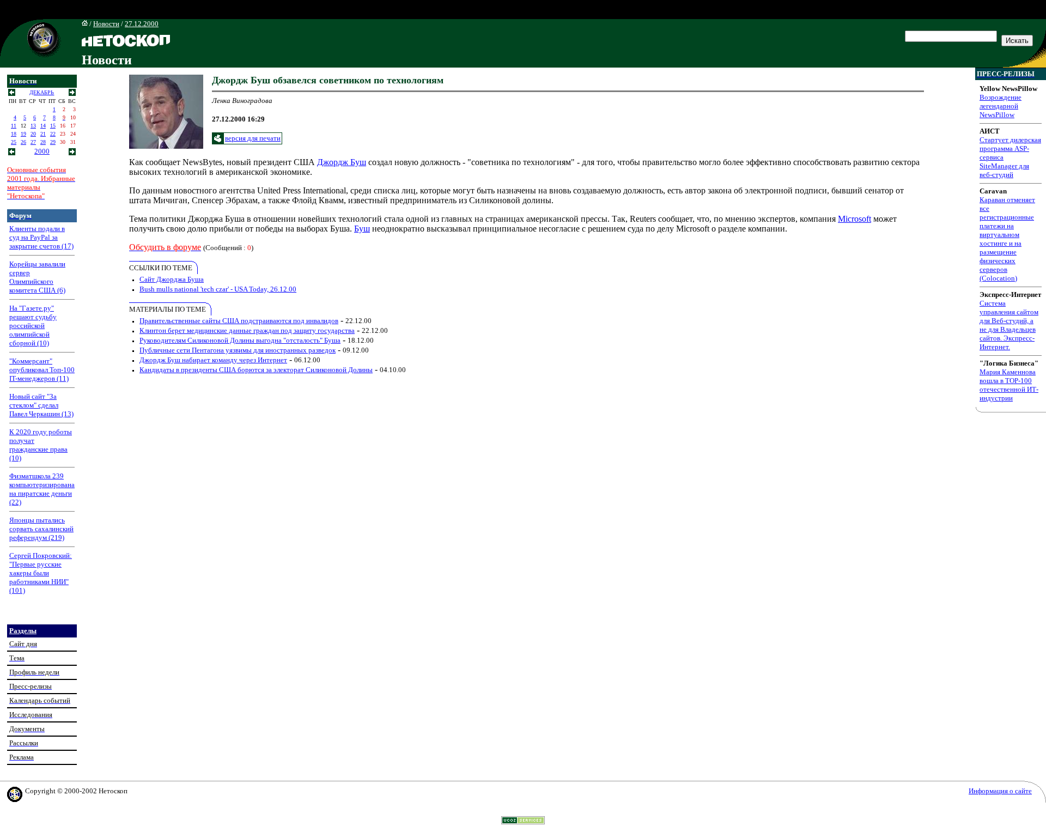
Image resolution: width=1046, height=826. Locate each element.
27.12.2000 (142, 24)
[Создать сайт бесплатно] (523, 821)
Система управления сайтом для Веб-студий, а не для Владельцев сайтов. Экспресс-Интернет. (1009, 325)
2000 (42, 151)
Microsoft (854, 218)
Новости (106, 24)
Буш (362, 228)
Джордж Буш (341, 162)
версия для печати (253, 138)
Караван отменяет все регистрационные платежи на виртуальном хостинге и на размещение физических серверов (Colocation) (1007, 239)
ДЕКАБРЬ (41, 92)
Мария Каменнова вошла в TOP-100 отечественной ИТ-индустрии (1009, 385)
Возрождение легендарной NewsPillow (1000, 106)
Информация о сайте (1000, 791)
